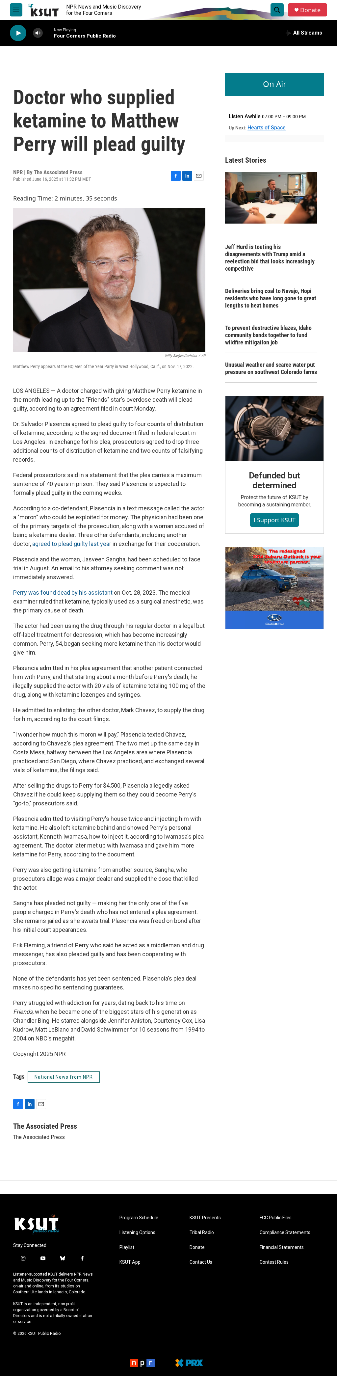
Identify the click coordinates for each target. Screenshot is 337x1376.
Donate (310, 10)
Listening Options (137, 1232)
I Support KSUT (274, 520)
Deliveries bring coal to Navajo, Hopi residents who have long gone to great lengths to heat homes (270, 298)
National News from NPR (64, 1077)
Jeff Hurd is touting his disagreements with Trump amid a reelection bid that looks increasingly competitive (270, 257)
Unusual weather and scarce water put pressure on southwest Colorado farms (271, 368)
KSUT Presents (205, 1217)
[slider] (48, 32)
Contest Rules (274, 1262)
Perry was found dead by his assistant (63, 592)
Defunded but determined (274, 480)
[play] (18, 33)
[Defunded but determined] (274, 428)
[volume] (37, 33)
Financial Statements (282, 1247)
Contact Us (201, 1262)
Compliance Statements (285, 1232)
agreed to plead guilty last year (71, 543)
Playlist (126, 1247)
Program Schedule (138, 1217)
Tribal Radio (202, 1232)
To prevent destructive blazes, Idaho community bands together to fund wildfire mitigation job (268, 335)
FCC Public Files (276, 1217)
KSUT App (130, 1262)
